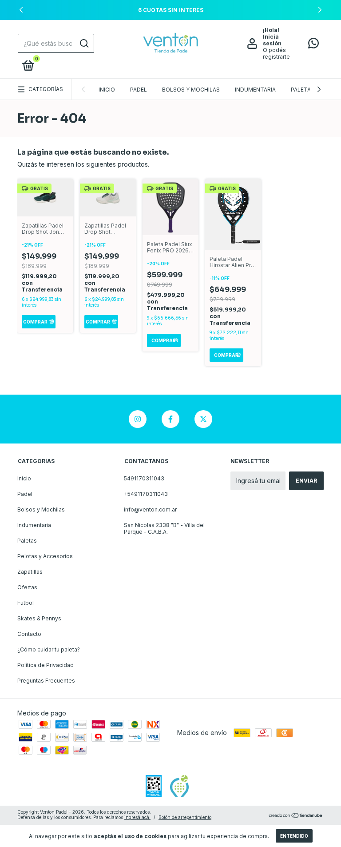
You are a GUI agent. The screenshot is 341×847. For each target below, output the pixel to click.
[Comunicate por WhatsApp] (313, 45)
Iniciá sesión (272, 40)
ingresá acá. (137, 817)
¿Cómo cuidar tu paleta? (48, 649)
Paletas (302, 89)
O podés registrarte (276, 53)
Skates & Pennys (39, 618)
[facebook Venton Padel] (170, 419)
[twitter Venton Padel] (203, 419)
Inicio (107, 89)
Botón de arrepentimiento (185, 817)
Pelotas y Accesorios (45, 556)
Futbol (25, 602)
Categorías (45, 89)
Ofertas (27, 587)
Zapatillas (30, 571)
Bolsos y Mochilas (191, 89)
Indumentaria (255, 89)
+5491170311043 (146, 494)
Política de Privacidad (45, 665)
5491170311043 (144, 478)
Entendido (294, 836)
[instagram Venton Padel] (138, 419)
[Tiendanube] (296, 815)
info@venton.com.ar (150, 509)
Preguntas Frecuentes (46, 680)
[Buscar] (83, 44)
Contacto (29, 634)
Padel (138, 89)
